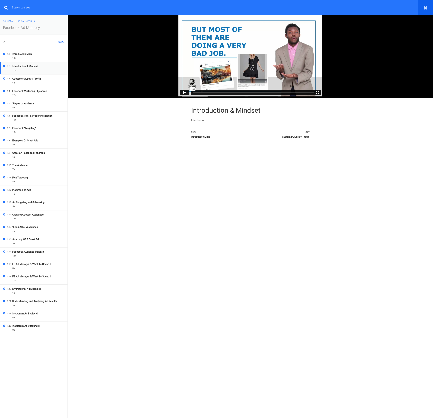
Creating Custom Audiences (28, 214)
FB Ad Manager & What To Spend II (31, 276)
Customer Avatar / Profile (26, 78)
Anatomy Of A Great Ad (25, 239)
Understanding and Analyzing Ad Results (34, 301)
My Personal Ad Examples (26, 288)
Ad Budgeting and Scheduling (28, 202)
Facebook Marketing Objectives (29, 91)
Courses (8, 21)
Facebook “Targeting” (24, 128)
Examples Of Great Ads (25, 140)
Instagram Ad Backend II (26, 325)
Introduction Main (22, 54)
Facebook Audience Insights (28, 251)
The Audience (20, 165)
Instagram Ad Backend (25, 313)
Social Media (25, 21)
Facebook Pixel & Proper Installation (32, 115)
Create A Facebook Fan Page (28, 152)
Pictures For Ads (21, 189)
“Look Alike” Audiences (25, 227)
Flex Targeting (20, 177)
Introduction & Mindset (25, 66)
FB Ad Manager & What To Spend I (31, 264)
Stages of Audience (23, 103)
